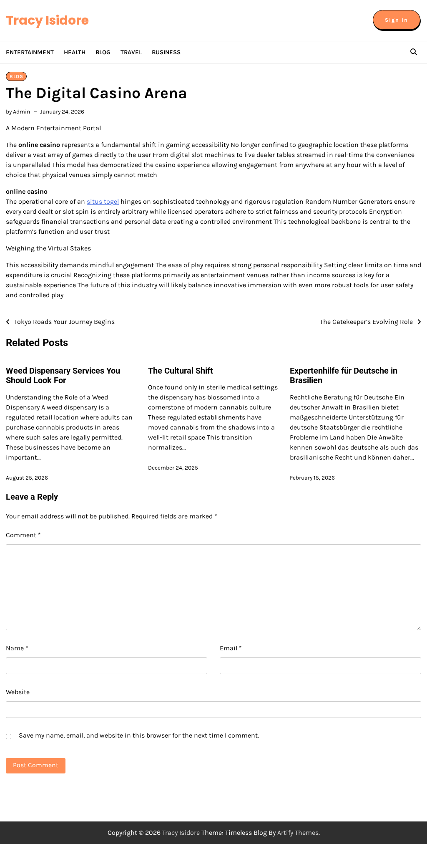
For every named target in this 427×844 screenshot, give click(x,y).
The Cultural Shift (180, 371)
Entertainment (30, 52)
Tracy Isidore (47, 20)
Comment (23, 535)
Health (74, 52)
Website (18, 692)
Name (17, 648)
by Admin (18, 111)
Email (231, 648)
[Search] (413, 52)
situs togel (103, 201)
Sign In (396, 20)
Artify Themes (298, 832)
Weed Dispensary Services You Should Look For (63, 375)
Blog (103, 52)
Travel (131, 52)
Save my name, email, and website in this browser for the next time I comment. (139, 735)
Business (166, 52)
